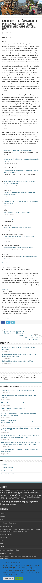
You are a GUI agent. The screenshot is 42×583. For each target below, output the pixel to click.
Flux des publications (7, 467)
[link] (18, 150)
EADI (1, 544)
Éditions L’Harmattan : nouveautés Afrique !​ (13, 408)
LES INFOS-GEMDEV (9, 34)
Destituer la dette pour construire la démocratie (18, 227)
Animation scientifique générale (9, 550)
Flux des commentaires (8, 471)
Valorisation (3, 537)
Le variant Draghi (9, 219)
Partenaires (3, 520)
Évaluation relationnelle (7, 553)
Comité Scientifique (6, 534)
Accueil (2, 513)
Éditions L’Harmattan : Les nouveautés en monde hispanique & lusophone (19, 355)
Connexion (4, 464)
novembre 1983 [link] (32, 492)
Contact (2, 517)
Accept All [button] (19, 578)
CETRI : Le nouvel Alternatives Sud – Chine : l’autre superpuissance (28, 337)
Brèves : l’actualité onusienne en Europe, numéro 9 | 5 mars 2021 (14, 331)
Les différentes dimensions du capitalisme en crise (18, 247)
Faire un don (5, 318)
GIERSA (2, 547)
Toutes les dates (7, 263)
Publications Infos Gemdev (22, 34)
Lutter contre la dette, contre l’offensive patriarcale (18, 150)
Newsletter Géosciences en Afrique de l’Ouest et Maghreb (18, 390)
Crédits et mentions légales (8, 523)
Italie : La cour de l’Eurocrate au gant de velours (17, 212)
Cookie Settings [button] (8, 578)
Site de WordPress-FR (7, 474)
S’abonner (5, 289)
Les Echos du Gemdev (6, 526)
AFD (1, 540)
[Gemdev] (21, 3)
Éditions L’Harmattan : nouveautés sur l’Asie (17, 361)
